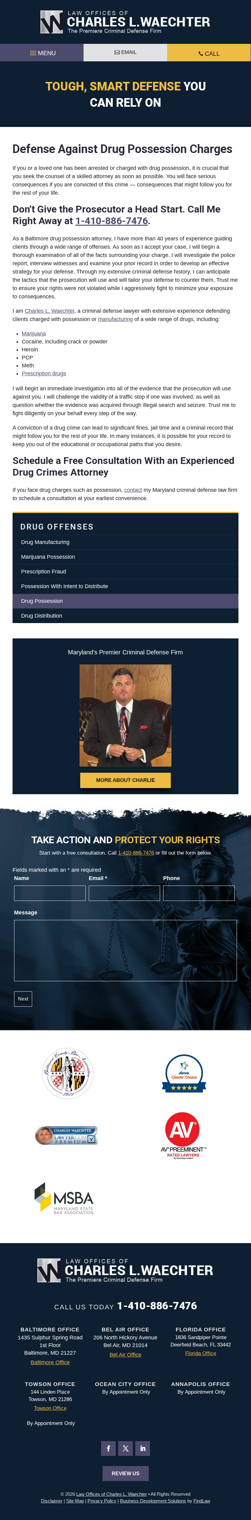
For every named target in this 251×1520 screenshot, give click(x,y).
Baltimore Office (50, 1362)
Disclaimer (51, 1500)
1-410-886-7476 (111, 221)
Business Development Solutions (153, 1500)
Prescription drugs (44, 373)
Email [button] (129, 52)
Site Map (75, 1500)
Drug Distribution (41, 616)
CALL (212, 53)
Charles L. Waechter (49, 311)
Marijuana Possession (48, 557)
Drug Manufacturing (45, 542)
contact (133, 490)
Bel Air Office (125, 1355)
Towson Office (50, 1408)
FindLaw (201, 1500)
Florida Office (200, 1353)
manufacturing (115, 319)
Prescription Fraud (43, 572)
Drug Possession (42, 601)
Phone (171, 878)
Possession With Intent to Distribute (64, 586)
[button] (42, 51)
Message (25, 912)
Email (98, 878)
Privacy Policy (102, 1500)
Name (21, 878)
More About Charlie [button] (125, 780)
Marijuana (34, 334)
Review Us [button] (126, 1473)
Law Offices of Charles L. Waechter (111, 1494)
